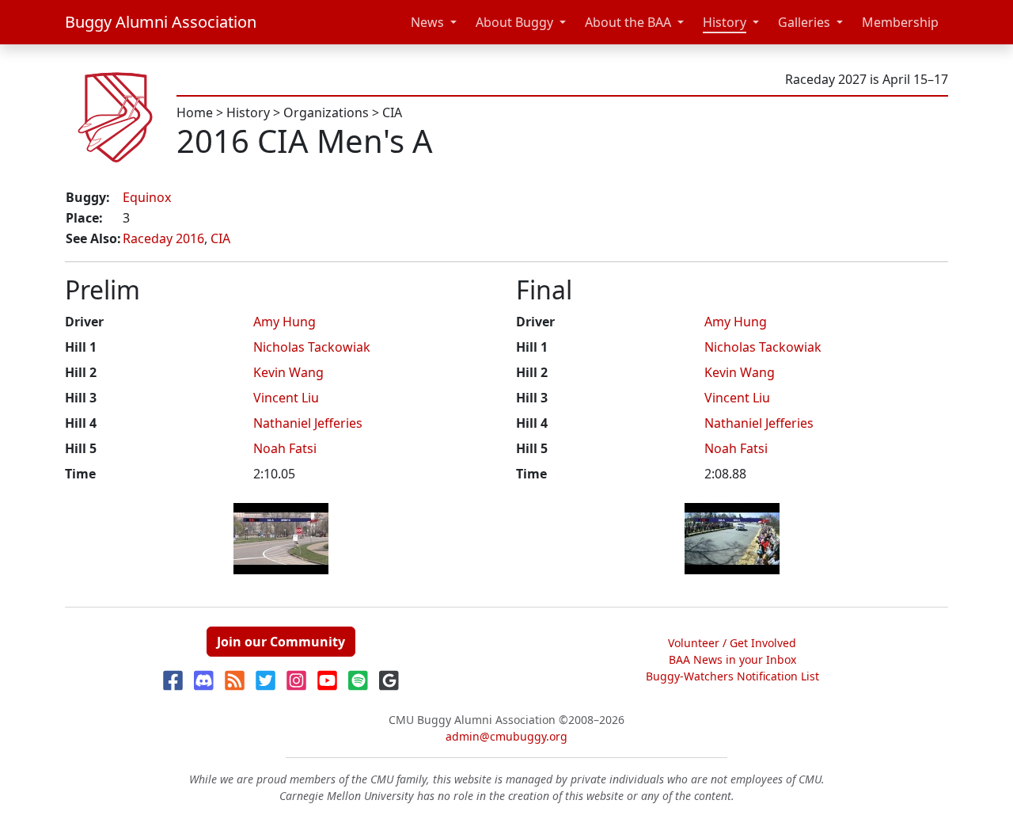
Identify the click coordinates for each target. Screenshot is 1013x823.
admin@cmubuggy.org (506, 736)
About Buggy (514, 22)
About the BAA (628, 22)
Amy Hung (284, 321)
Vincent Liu (286, 397)
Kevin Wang (288, 372)
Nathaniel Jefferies (307, 423)
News (427, 22)
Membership (900, 22)
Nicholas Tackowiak (311, 347)
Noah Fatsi (285, 448)
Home (194, 112)
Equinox (147, 197)
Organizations (326, 112)
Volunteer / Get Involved (732, 642)
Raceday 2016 (163, 238)
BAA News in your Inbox (732, 659)
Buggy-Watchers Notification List (732, 676)
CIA (392, 112)
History (724, 22)
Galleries (804, 22)
